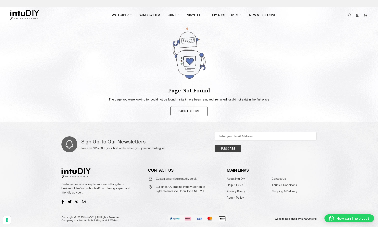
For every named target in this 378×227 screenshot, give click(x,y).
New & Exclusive (262, 15)
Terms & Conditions (284, 185)
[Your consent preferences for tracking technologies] (7, 220)
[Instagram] (84, 201)
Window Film (149, 15)
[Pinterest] (76, 201)
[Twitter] (70, 201)
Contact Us (279, 178)
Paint (172, 15)
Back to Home (189, 111)
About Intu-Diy (236, 178)
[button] (349, 218)
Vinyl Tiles (196, 15)
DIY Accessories (225, 15)
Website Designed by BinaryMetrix (296, 218)
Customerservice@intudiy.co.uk (176, 178)
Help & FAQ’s (235, 185)
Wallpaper (120, 15)
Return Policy (235, 197)
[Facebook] (62, 201)
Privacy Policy (236, 191)
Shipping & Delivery (284, 191)
